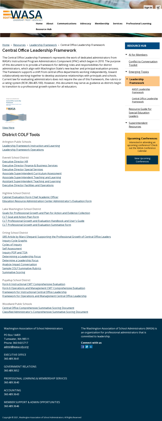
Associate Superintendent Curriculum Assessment (32, 173)
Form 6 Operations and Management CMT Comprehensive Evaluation (43, 288)
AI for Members (138, 54)
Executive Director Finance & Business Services (30, 165)
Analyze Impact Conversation (19, 264)
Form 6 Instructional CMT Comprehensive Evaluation (33, 284)
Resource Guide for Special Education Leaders (140, 112)
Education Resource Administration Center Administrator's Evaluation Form (47, 201)
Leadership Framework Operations (23, 149)
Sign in (148, 7)
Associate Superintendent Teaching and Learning (31, 177)
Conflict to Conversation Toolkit (143, 63)
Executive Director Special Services (22, 169)
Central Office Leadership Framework (145, 100)
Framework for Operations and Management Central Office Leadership (44, 296)
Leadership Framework (43, 45)
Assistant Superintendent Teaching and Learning (31, 181)
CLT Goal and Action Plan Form (20, 217)
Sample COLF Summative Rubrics (21, 268)
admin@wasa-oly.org (16, 347)
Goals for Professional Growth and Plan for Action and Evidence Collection (46, 213)
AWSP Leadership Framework (141, 91)
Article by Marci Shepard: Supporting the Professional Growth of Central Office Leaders (59, 236)
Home (5, 45)
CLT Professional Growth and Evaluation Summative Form (36, 225)
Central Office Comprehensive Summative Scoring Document (38, 308)
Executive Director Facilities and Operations (28, 185)
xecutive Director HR (16, 161)
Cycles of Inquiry (12, 244)
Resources (19, 45)
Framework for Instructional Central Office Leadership (34, 292)
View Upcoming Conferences (142, 160)
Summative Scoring (13, 272)
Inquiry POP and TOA (14, 252)
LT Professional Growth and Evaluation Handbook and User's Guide (44, 221)
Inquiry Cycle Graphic (14, 240)
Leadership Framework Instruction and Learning (31, 145)
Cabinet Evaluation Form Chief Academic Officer (30, 197)
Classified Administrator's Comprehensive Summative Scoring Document (45, 312)
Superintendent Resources (138, 124)
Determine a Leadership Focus (20, 260)
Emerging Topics (139, 72)
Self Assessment (12, 248)
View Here (8, 127)
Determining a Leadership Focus (21, 256)
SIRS (5, 236)
